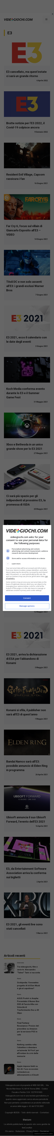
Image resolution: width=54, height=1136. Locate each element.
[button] (27, 564)
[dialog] (27, 568)
